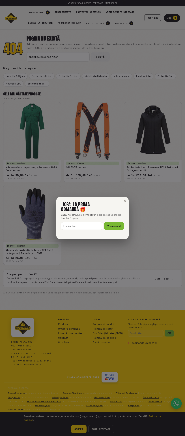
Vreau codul (114, 226)
